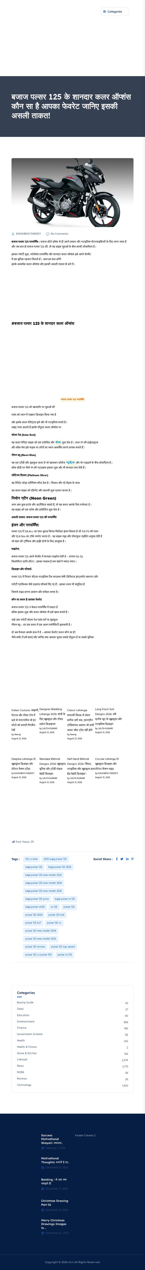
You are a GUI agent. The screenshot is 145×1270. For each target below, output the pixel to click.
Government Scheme (29, 1034)
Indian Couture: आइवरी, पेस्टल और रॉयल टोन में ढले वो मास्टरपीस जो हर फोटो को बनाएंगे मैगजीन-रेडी (25, 720)
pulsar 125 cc (54, 923)
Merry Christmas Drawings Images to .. (53, 1224)
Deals (20, 1009)
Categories (115, 11)
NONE (20, 1072)
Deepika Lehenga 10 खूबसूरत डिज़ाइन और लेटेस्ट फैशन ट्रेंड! (23, 764)
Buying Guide (25, 1003)
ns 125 (54, 907)
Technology (24, 1085)
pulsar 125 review (35, 947)
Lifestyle (22, 1060)
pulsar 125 (69, 907)
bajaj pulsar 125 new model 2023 (43, 875)
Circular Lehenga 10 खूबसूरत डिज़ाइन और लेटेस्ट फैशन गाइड (107, 764)
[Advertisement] (72, 49)
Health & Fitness (27, 1047)
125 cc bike (31, 859)
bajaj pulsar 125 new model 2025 (43, 891)
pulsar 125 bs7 (33, 923)
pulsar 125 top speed (63, 947)
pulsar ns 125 (65, 955)
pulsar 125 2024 (33, 915)
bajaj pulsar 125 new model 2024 (43, 883)
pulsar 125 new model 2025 (40, 939)
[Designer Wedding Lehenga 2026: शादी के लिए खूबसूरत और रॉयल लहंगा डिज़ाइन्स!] (53, 699)
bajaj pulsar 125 (33, 867)
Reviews (22, 1079)
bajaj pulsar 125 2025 (59, 867)
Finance (22, 1028)
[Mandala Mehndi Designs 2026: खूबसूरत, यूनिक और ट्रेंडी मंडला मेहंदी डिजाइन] (53, 749)
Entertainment (25, 1022)
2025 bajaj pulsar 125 (55, 859)
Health (21, 1041)
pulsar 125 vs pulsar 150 (38, 955)
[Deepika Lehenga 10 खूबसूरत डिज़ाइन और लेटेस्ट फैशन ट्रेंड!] (25, 749)
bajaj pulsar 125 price (37, 899)
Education (23, 1015)
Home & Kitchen (27, 1053)
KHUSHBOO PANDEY (28, 234)
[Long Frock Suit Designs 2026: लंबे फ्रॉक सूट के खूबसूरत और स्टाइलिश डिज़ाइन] (109, 699)
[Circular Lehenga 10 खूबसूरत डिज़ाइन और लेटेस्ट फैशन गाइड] (109, 749)
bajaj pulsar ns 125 (65, 899)
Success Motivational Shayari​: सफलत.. (52, 1139)
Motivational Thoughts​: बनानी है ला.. (55, 1160)
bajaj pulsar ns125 (35, 907)
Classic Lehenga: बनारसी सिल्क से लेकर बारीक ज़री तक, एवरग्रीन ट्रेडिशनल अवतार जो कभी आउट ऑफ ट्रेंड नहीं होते (80, 720)
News (20, 1066)
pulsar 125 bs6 (56, 915)
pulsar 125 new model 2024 (40, 931)
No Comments (59, 234)
